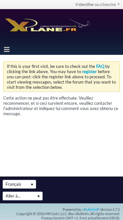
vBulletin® (90, 209)
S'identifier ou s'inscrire (95, 4)
